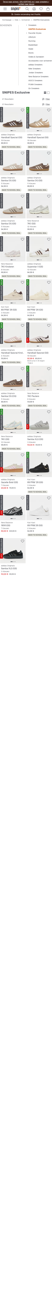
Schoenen (25, 20)
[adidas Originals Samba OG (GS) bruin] (39, 162)
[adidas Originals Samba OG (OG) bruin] (13, 378)
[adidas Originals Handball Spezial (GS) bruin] (13, 119)
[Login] (34, 9)
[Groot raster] (48, 92)
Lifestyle (32, 37)
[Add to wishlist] (22, 110)
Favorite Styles (34, 33)
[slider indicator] (11, 130)
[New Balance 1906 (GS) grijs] (13, 507)
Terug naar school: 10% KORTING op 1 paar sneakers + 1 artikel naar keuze (26, 3)
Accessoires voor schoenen (40, 61)
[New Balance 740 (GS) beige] (13, 421)
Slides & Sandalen (36, 57)
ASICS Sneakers (35, 80)
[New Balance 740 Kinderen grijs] (13, 249)
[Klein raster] (45, 92)
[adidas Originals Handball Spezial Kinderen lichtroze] (13, 335)
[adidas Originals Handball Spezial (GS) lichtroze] (39, 335)
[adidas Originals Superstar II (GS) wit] (39, 249)
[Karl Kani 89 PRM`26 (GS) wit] (39, 507)
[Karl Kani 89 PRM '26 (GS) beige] (13, 292)
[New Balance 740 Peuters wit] (39, 378)
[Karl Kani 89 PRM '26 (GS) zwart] (39, 464)
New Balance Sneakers (38, 76)
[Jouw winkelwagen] (48, 9)
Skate (30, 49)
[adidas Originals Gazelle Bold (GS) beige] (13, 464)
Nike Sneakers (34, 68)
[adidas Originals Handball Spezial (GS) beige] (39, 119)
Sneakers (32, 25)
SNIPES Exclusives (37, 29)
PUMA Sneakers (35, 84)
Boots (30, 53)
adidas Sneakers (35, 64)
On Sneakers (33, 88)
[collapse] (26, 25)
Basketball (33, 45)
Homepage (6, 20)
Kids (16, 20)
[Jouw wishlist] (41, 9)
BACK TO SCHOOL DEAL (11, 147)
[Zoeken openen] (27, 9)
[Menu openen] (5, 9)
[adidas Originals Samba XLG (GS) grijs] (39, 421)
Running (31, 41)
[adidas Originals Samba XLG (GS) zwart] (13, 550)
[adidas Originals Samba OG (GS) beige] (13, 162)
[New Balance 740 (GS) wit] (39, 206)
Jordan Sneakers (35, 72)
